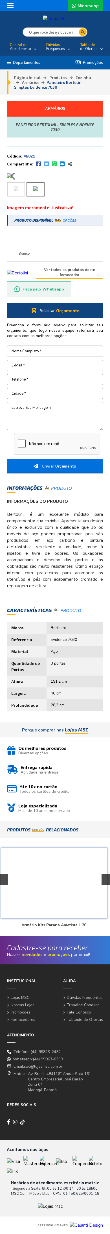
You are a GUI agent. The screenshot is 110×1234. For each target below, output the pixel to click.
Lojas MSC (20, 997)
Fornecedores (23, 1019)
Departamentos (26, 62)
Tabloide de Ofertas (85, 1019)
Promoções (89, 62)
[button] (106, 879)
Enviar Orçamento (59, 466)
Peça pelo (43, 289)
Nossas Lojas (22, 1005)
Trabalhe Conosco (83, 1005)
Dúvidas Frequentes (85, 997)
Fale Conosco (79, 1012)
